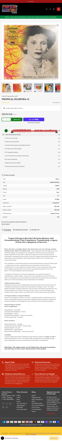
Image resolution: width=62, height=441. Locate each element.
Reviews (35, 230)
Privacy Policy (36, 407)
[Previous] (3, 131)
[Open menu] (58, 9)
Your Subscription (22, 409)
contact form (19, 383)
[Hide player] (60, 438)
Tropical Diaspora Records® (10, 96)
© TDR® (40, 424)
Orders (19, 397)
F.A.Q (30, 434)
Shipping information (21, 230)
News (18, 399)
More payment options (34, 122)
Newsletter (34, 434)
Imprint (34, 411)
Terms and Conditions (38, 405)
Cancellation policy (37, 403)
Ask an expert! (6, 224)
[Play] (6, 130)
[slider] (34, 130)
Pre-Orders (31, 1)
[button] (31, 134)
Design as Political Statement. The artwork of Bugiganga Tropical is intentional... (31, 17)
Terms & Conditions (40, 433)
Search (34, 395)
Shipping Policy (36, 397)
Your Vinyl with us (22, 403)
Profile (19, 395)
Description (7, 230)
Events (19, 401)
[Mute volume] (59, 130)
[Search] (47, 9)
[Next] (9, 131)
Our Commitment (36, 409)
